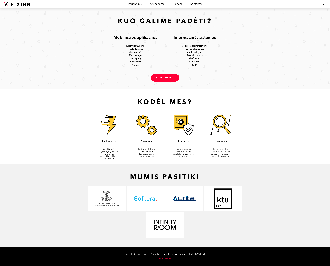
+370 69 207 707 (199, 254)
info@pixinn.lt (165, 259)
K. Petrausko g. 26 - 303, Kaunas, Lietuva (166, 254)
